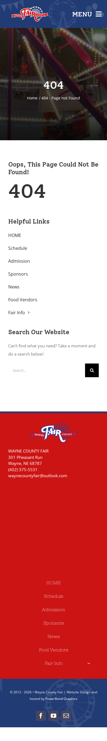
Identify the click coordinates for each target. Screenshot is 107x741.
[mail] (66, 716)
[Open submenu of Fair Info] (88, 663)
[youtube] (53, 716)
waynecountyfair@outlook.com (37, 475)
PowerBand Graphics (61, 698)
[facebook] (41, 716)
